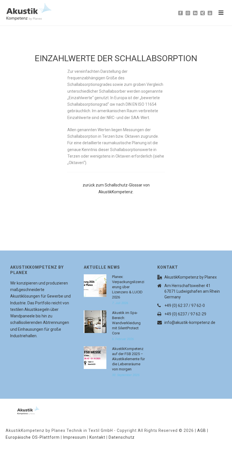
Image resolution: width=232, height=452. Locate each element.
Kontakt (97, 437)
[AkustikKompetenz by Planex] (21, 409)
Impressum (74, 437)
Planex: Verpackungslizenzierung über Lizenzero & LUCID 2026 (128, 287)
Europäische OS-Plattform (33, 437)
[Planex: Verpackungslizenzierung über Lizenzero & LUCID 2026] (95, 285)
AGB (201, 430)
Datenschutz (122, 437)
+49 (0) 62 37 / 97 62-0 (184, 305)
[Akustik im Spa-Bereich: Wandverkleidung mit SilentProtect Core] (95, 321)
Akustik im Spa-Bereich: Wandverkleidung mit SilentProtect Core (126, 323)
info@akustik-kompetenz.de (189, 322)
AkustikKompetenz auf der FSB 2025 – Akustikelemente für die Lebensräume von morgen (128, 359)
